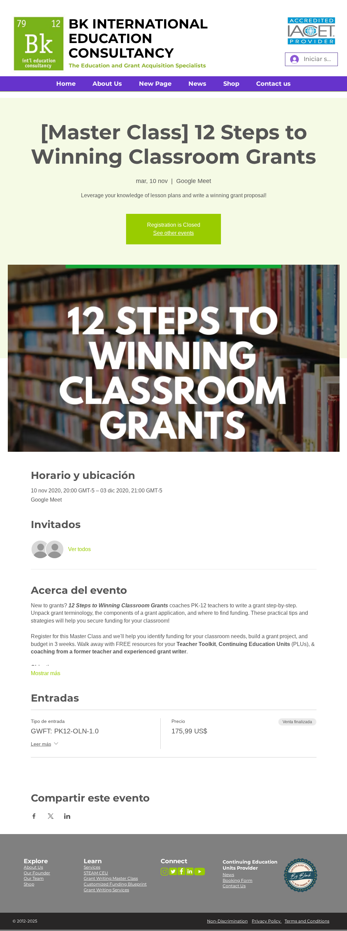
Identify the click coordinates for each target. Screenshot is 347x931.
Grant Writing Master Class (111, 878)
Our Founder (37, 872)
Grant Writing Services (106, 889)
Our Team (34, 878)
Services (92, 867)
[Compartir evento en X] (50, 816)
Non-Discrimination (227, 921)
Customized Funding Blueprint (115, 884)
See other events (173, 233)
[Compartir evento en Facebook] (34, 816)
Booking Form (237, 880)
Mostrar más (45, 673)
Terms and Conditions (307, 921)
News (228, 874)
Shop (29, 884)
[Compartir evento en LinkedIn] (67, 816)
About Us (33, 867)
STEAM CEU (96, 872)
